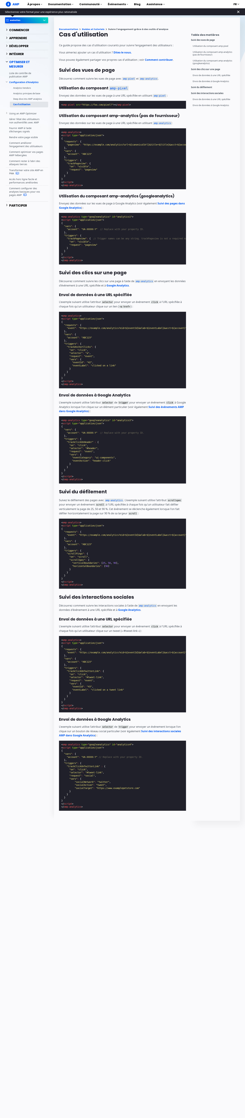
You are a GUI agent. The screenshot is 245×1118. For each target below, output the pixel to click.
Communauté (89, 4)
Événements (117, 4)
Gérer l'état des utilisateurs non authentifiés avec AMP (24, 121)
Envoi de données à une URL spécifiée (211, 75)
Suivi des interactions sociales (207, 93)
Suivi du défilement (201, 87)
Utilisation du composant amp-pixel (210, 46)
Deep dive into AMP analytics (27, 98)
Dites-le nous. (123, 52)
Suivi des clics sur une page (205, 69)
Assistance (154, 4)
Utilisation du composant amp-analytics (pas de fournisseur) (212, 53)
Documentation (59, 4)
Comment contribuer (159, 60)
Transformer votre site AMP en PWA (26, 171)
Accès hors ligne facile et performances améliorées (23, 181)
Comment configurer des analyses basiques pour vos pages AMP (24, 191)
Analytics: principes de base (26, 93)
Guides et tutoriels (93, 29)
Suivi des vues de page (203, 40)
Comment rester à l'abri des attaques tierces (24, 162)
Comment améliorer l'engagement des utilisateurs (25, 144)
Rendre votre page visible (23, 137)
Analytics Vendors (22, 87)
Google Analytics (117, 285)
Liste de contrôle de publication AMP (20, 75)
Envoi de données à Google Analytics (211, 81)
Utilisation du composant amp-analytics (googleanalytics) (212, 62)
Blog (137, 4)
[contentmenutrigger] (214, 36)
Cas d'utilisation (21, 104)
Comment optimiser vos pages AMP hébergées (26, 153)
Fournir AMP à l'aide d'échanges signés (20, 129)
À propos (33, 4)
